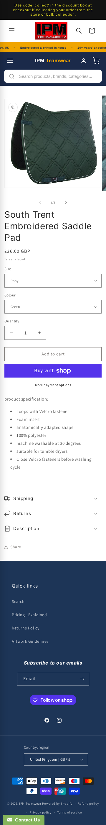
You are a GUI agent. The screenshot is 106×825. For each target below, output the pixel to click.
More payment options (53, 385)
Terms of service (69, 812)
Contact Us (26, 819)
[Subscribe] (82, 679)
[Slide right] (65, 202)
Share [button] (15, 547)
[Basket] (96, 61)
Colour (9, 295)
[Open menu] (10, 61)
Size (7, 268)
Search (18, 601)
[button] (11, 30)
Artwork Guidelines (30, 641)
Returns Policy (25, 628)
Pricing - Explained (29, 614)
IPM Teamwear (30, 803)
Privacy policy (41, 812)
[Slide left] (40, 202)
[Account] (83, 60)
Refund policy (88, 803)
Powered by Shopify (57, 803)
